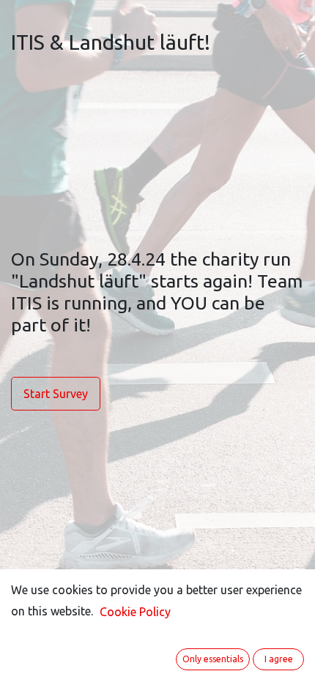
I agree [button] (278, 659)
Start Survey (55, 393)
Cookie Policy (135, 611)
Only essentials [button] (212, 659)
